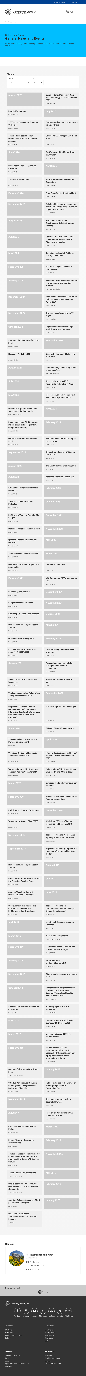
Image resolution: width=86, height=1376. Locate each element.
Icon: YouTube (51, 1311)
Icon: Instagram (26, 1311)
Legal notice (49, 1330)
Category (12, 78)
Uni (59, 2)
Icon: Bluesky (34, 1311)
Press (7, 1358)
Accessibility (49, 1335)
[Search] (72, 12)
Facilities (48, 1361)
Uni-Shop (8, 1366)
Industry (8, 1338)
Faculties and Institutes (53, 1358)
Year (34, 78)
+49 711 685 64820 (37, 1266)
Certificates (49, 1338)
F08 (74, 2)
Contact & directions (12, 1355)
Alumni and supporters (13, 1335)
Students (8, 1330)
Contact (45, 1292)
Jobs (7, 1361)
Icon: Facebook (17, 1311)
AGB (46, 1340)
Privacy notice (50, 1332)
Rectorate (48, 1355)
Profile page (34, 1262)
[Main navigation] (76, 12)
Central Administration (53, 1363)
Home (5, 22)
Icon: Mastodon (43, 1311)
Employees (9, 1332)
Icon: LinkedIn (60, 1311)
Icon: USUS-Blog (68, 1311)
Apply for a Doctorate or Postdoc (17, 1363)
